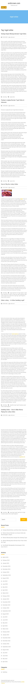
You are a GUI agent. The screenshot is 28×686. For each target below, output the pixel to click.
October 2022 (6, 643)
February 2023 (6, 631)
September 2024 (7, 575)
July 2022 (5, 652)
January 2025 (6, 563)
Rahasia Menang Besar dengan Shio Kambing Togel (15, 537)
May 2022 (5, 658)
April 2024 (5, 590)
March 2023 (5, 628)
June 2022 (5, 655)
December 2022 (6, 637)
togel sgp (16, 295)
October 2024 (6, 572)
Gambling (5, 96)
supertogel (12, 512)
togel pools (6, 295)
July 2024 (5, 581)
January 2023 (6, 634)
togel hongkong (20, 294)
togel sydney (3, 297)
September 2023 (7, 611)
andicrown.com (14, 3)
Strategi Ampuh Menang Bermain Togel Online (13, 34)
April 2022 (5, 661)
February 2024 (6, 596)
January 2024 (6, 599)
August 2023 (6, 614)
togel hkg (15, 294)
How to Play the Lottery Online (9, 184)
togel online (12, 96)
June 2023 (5, 620)
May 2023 (5, 623)
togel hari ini (6, 294)
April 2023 (5, 626)
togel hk (11, 294)
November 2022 (6, 640)
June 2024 (5, 584)
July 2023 (5, 617)
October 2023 (6, 608)
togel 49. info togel (16, 292)
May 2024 (5, 587)
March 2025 (5, 557)
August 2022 (6, 649)
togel (11, 292)
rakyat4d (12, 405)
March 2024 (5, 593)
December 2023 (6, 602)
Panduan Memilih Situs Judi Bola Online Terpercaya (15, 530)
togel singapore (22, 295)
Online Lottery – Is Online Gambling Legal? (12, 300)
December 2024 (6, 566)
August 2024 (6, 578)
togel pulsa (11, 295)
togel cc (22, 292)
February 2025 (6, 560)
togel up (8, 297)
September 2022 (7, 646)
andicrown (12, 37)
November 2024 (6, 569)
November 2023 (6, 605)
